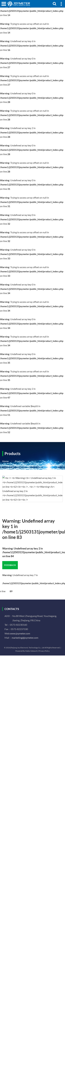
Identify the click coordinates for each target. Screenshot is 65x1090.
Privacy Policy (44, 651)
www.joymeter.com (20, 633)
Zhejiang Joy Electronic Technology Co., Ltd (27, 647)
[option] (32, 489)
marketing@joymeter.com (25, 637)
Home (5, 461)
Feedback (10, 565)
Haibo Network (31, 651)
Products (19, 461)
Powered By (20, 651)
